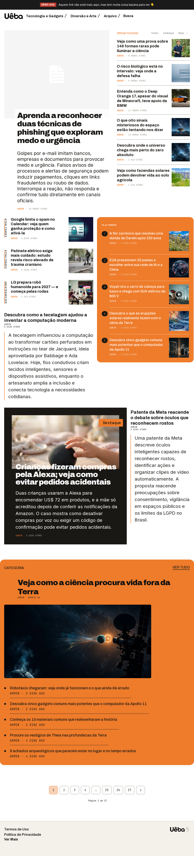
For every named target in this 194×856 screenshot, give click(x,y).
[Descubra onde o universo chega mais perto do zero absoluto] (181, 152)
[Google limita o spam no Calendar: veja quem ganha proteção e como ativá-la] (81, 229)
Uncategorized (6, 292)
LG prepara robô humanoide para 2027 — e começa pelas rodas (34, 286)
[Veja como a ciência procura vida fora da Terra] (77, 641)
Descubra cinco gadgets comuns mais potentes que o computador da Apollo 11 (136, 344)
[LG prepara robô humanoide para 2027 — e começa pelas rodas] (81, 292)
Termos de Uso (16, 829)
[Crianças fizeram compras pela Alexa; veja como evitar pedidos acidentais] (65, 442)
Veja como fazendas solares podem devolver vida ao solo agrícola (143, 175)
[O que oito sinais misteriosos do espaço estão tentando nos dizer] (181, 127)
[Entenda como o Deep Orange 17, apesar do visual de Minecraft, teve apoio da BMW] (181, 98)
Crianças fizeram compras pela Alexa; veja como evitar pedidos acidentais (66, 474)
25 (107, 790)
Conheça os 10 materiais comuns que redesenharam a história (63, 719)
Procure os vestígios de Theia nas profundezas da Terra (58, 735)
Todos (154, 33)
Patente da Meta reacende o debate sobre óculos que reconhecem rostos (160, 418)
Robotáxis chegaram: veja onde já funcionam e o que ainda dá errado (69, 688)
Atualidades (6, 228)
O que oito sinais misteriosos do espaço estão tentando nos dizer (140, 125)
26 (118, 790)
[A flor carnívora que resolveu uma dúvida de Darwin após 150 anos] (179, 241)
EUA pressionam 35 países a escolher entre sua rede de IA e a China (136, 264)
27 (129, 790)
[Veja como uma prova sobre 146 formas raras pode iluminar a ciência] (181, 48)
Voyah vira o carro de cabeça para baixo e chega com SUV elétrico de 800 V (137, 291)
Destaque (168, 33)
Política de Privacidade (22, 834)
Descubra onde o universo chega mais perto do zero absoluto (141, 150)
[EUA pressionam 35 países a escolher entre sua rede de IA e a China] (179, 268)
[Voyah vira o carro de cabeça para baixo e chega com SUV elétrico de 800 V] (179, 294)
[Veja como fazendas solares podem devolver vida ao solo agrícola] (181, 177)
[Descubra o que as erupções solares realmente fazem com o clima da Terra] (179, 321)
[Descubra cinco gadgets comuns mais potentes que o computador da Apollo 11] (179, 348)
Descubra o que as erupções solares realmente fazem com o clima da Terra (135, 318)
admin (20, 208)
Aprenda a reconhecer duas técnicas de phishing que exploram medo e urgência (60, 128)
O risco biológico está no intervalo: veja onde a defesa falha (140, 71)
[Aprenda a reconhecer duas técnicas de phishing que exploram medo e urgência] (56, 74)
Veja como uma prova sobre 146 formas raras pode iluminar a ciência (142, 46)
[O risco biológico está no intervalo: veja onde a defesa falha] (181, 73)
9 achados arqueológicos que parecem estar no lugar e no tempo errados (73, 751)
